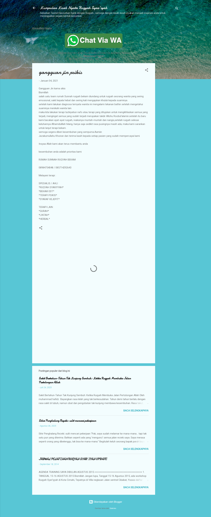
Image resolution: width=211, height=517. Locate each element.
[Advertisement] (168, 73)
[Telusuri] (177, 9)
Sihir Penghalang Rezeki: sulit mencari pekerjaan (67, 421)
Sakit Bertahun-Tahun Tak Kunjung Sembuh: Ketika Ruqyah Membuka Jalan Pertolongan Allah (85, 380)
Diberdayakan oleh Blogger (107, 501)
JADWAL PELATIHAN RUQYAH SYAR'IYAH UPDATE (73, 459)
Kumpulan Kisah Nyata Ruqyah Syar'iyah (73, 8)
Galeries (113, 508)
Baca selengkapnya (136, 410)
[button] (147, 70)
